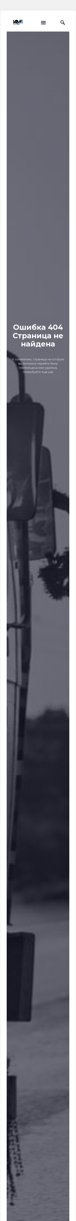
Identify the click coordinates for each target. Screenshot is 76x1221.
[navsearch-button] (62, 22)
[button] (43, 23)
